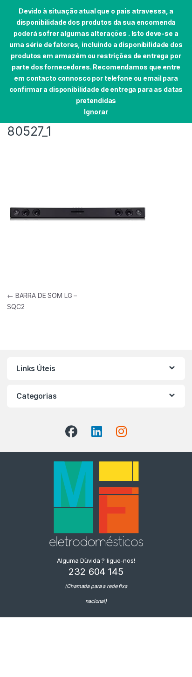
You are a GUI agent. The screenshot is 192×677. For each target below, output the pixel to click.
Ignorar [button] (96, 112)
